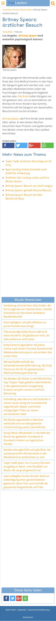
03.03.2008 (7, 31)
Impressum (28, 617)
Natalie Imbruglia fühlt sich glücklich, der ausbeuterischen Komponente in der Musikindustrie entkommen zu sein (27, 453)
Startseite (6, 9)
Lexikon (18, 3)
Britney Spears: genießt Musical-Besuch (28, 190)
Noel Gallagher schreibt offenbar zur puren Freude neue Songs (25, 324)
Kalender (22, 609)
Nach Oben (11, 609)
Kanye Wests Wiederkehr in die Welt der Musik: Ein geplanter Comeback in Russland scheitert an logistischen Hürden (27, 438)
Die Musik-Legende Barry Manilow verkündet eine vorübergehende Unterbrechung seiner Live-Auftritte (24, 423)
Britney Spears (28, 35)
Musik (16, 9)
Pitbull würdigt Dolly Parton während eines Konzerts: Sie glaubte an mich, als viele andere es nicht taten (26, 335)
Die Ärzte (23, 96)
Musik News (26, 9)
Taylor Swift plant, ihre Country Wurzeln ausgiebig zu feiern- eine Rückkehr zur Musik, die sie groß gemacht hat (27, 466)
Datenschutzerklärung (38, 609)
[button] (8, 145)
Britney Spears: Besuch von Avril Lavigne (29, 186)
